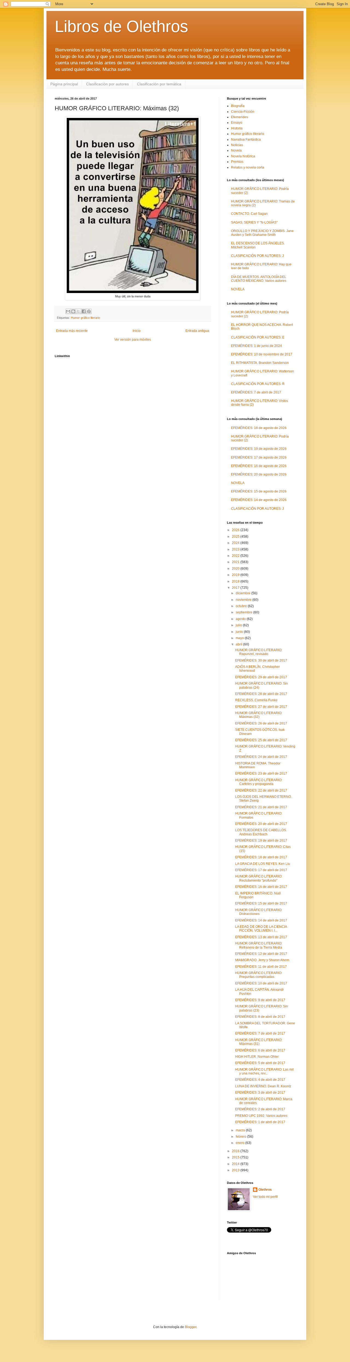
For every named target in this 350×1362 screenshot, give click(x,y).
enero (240, 1143)
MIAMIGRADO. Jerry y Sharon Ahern (262, 960)
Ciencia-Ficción (242, 112)
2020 (236, 568)
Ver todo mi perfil (265, 1197)
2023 (236, 549)
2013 (236, 1170)
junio (240, 632)
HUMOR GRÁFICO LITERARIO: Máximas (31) (258, 1042)
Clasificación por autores (107, 84)
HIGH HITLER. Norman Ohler (257, 1057)
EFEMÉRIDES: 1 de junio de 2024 (256, 346)
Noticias (237, 145)
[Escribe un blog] (73, 311)
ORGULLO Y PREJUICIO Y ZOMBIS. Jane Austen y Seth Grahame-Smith (262, 233)
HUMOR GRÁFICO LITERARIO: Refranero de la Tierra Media (258, 945)
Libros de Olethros (121, 26)
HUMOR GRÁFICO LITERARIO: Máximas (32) (258, 715)
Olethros (265, 1190)
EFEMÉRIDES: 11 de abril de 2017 (261, 967)
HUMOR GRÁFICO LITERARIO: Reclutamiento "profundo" (258, 878)
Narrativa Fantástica (246, 139)
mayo (240, 638)
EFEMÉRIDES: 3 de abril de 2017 (260, 1092)
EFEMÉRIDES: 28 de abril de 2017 (261, 694)
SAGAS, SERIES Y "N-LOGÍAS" (254, 222)
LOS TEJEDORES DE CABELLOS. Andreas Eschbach (261, 832)
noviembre (244, 600)
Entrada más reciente (72, 331)
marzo (241, 1130)
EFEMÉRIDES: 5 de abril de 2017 (260, 1063)
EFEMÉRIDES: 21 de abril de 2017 (261, 807)
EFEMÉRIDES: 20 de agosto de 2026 (259, 474)
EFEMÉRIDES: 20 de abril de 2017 (261, 824)
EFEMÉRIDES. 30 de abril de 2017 (261, 660)
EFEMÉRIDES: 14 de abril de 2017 (261, 920)
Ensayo (236, 122)
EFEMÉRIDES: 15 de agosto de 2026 (259, 491)
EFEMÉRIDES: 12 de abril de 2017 (261, 954)
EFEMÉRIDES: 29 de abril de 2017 (261, 677)
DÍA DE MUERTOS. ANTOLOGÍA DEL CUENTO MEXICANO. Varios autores (258, 279)
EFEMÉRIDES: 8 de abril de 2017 (260, 1017)
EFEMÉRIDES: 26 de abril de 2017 (261, 723)
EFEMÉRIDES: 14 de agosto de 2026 (259, 500)
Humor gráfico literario (85, 317)
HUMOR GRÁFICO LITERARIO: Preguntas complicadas (258, 975)
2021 (236, 562)
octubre (242, 606)
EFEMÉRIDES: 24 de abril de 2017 (261, 757)
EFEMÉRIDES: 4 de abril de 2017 (260, 1080)
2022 (236, 556)
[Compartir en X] (78, 311)
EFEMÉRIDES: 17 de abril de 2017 (261, 870)
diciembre (243, 593)
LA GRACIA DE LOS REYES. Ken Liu (262, 864)
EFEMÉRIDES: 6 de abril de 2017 (260, 1050)
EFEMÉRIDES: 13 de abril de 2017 (261, 937)
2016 (236, 1151)
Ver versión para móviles (132, 339)
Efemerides (239, 117)
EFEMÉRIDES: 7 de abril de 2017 (256, 392)
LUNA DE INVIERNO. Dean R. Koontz (263, 1086)
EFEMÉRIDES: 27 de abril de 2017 (261, 707)
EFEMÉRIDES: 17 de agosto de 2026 (259, 457)
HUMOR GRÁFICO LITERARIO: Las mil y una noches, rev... (264, 1071)
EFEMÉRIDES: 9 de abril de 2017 (260, 1000)
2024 (236, 543)
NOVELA (237, 289)
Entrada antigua (197, 331)
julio (239, 625)
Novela (236, 150)
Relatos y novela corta (247, 167)
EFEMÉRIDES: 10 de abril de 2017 (261, 983)
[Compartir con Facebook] (83, 311)
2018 (236, 581)
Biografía (237, 106)
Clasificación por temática (159, 84)
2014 (236, 1164)
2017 (236, 588)
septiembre (244, 612)
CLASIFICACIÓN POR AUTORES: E (257, 337)
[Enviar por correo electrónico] (68, 311)
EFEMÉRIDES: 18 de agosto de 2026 (259, 428)
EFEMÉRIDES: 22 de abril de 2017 (261, 790)
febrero (241, 1136)
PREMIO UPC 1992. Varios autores (261, 1116)
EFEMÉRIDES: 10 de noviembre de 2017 (261, 354)
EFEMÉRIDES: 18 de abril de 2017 (261, 857)
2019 (236, 575)
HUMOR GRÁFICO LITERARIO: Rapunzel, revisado (258, 652)
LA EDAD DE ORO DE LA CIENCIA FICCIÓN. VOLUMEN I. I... (261, 928)
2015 (236, 1157)
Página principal (64, 84)
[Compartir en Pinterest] (89, 311)
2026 (236, 530)
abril (239, 644)
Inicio (137, 331)
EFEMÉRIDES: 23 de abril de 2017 (261, 773)
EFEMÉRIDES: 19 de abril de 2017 (261, 840)
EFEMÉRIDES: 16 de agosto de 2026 (259, 466)
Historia (237, 128)
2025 (236, 536)
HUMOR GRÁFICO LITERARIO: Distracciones (258, 912)
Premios (237, 162)
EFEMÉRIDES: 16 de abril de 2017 (261, 887)
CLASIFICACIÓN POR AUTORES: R (258, 384)
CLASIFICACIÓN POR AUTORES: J (257, 256)
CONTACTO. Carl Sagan (249, 214)
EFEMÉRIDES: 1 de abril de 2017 (260, 1122)
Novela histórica (243, 156)
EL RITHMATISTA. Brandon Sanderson (260, 363)
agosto (241, 619)
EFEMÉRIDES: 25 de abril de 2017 (261, 740)
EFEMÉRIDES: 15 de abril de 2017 (261, 903)
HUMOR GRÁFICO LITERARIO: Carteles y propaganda (258, 782)
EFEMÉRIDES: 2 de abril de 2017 (260, 1109)
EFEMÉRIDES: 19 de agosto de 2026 (259, 449)
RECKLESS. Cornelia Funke (256, 700)
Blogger (190, 1327)
